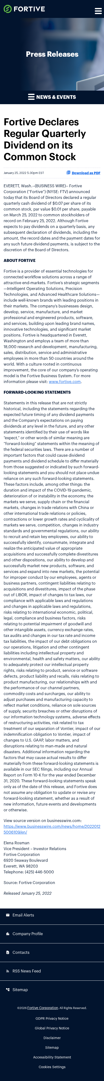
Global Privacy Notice (52, 1028)
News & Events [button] (55, 97)
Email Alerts (20, 915)
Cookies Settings (52, 1067)
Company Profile (24, 934)
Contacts (18, 952)
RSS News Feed (23, 971)
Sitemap (17, 990)
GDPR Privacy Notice (52, 1018)
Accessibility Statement (52, 1057)
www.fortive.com (65, 382)
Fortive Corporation (42, 1008)
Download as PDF (86, 173)
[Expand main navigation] (98, 11)
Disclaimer (52, 1038)
